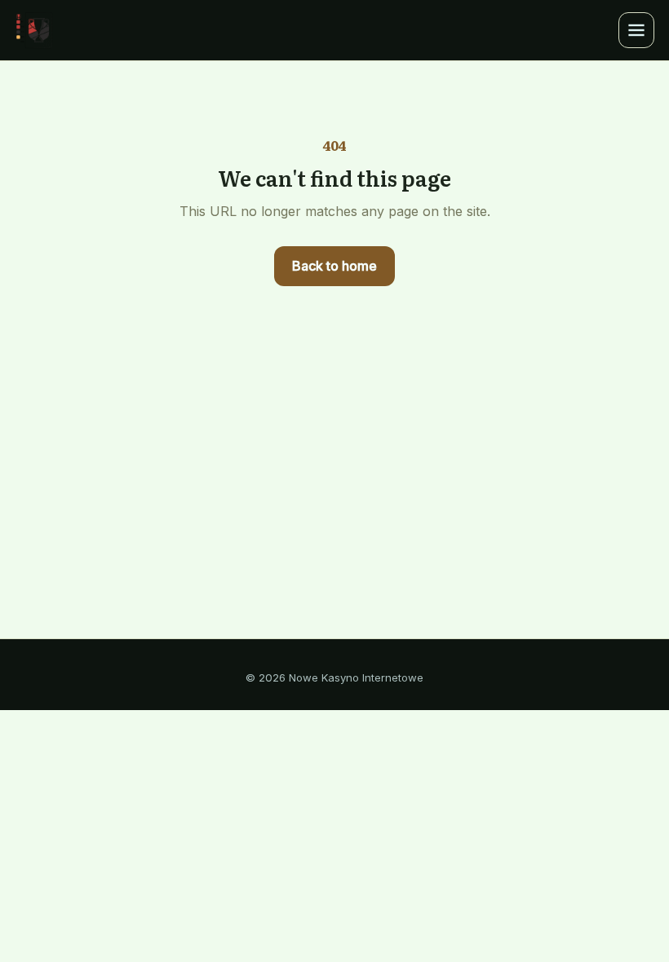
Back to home (334, 266)
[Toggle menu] (636, 30)
